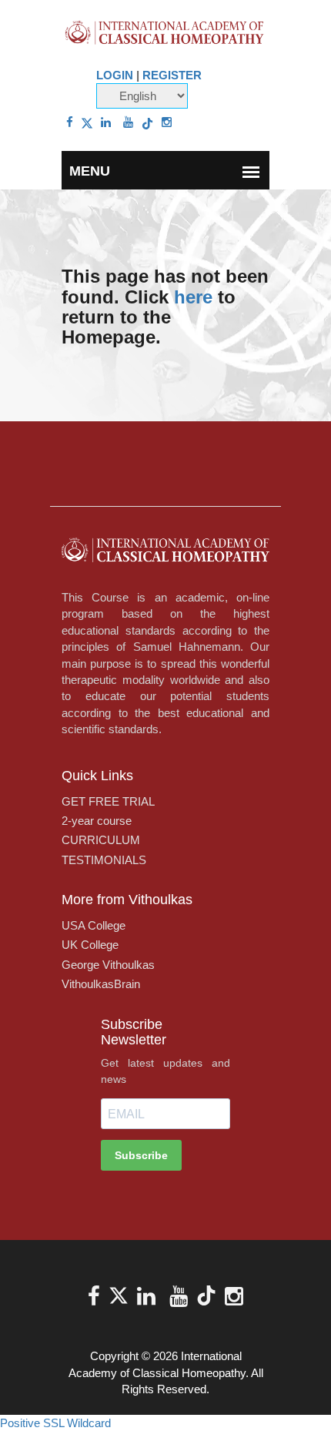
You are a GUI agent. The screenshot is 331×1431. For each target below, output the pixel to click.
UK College (90, 944)
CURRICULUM (101, 839)
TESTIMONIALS (104, 859)
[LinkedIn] (105, 122)
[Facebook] (70, 122)
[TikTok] (147, 122)
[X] (87, 122)
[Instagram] (166, 122)
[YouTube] (128, 122)
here (193, 297)
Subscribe (141, 1155)
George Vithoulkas (108, 964)
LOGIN (114, 75)
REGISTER (172, 75)
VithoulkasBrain (101, 983)
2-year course (97, 820)
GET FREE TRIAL (108, 801)
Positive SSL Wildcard (55, 1422)
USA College (93, 925)
